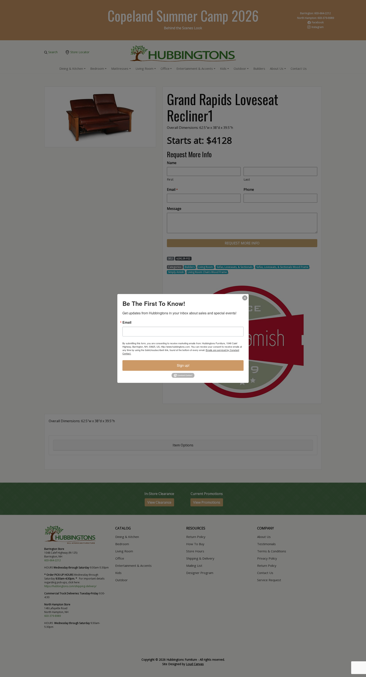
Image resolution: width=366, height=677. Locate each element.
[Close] (244, 297)
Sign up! (183, 365)
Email (126, 322)
